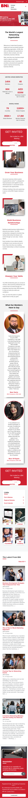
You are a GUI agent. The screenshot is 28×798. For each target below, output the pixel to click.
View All (21, 562)
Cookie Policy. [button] (10, 791)
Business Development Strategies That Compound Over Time (13, 583)
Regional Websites (9, 500)
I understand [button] (14, 795)
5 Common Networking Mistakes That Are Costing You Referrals (13, 716)
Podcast (20, 524)
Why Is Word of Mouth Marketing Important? (13, 628)
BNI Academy (20, 542)
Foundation (8, 543)
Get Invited (13, 144)
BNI (7, 524)
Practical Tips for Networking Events (12, 672)
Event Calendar (8, 503)
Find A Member (8, 497)
